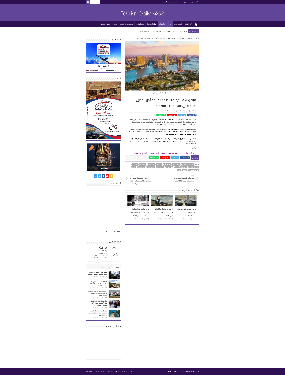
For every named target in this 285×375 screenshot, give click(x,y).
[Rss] (111, 176)
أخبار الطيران (167, 164)
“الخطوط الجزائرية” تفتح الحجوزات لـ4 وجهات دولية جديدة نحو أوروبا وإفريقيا (97, 293)
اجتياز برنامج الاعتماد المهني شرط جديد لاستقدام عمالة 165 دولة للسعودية (184, 179)
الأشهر (110, 267)
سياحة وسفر (160, 167)
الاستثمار (159, 164)
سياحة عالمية (152, 24)
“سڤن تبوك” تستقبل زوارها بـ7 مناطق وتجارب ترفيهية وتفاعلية (97, 273)
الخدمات (135, 164)
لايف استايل (105, 24)
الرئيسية (196, 23)
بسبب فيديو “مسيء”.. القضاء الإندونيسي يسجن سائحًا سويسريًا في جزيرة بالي (97, 313)
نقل (179, 170)
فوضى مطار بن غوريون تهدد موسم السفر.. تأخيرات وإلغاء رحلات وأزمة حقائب (163, 31)
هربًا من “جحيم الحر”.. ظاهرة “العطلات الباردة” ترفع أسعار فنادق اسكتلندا (98, 283)
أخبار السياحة (176, 164)
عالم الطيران (140, 24)
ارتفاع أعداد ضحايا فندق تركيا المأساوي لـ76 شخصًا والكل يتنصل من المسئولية (140, 179)
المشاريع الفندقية (193, 167)
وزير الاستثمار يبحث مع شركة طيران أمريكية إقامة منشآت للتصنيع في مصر (165, 153)
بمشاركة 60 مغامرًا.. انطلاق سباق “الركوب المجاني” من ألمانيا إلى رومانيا (99, 303)
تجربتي (114, 24)
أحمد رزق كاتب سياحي (187, 164)
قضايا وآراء (178, 24)
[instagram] (95, 176)
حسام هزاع (183, 167)
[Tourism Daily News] (142, 12)
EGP (118, 232)
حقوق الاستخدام (91, 371)
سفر (177, 167)
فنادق (133, 167)
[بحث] (88, 2)
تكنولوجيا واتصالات (126, 24)
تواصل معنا (108, 371)
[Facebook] (103, 176)
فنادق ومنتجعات (193, 170)
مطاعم (184, 170)
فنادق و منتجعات (165, 24)
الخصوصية (116, 371)
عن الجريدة (166, 2)
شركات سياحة (150, 167)
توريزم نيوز (184, 2)
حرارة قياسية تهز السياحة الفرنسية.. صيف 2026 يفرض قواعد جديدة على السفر (139, 212)
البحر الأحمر (142, 164)
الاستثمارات (151, 164)
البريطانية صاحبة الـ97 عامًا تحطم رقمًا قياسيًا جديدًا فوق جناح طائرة (163, 212)
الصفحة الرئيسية (194, 2)
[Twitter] (99, 176)
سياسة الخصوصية (175, 2)
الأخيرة (117, 267)
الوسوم (102, 267)
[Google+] (107, 176)
